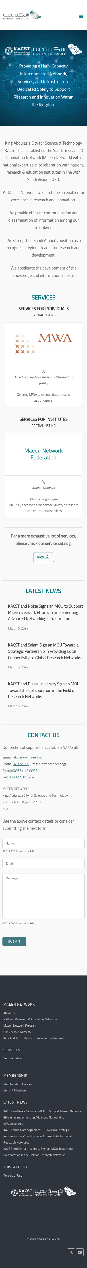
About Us (9, 1013)
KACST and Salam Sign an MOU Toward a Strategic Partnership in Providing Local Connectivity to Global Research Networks (44, 651)
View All (43, 557)
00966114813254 (21, 777)
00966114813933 (24, 770)
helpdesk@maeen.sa (27, 757)
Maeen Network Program (20, 1025)
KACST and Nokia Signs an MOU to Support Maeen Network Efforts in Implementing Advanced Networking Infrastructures (45, 612)
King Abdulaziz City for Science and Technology (33, 1038)
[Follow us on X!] (71, 1252)
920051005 (21, 764)
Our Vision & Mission (17, 1032)
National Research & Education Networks (30, 1019)
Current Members (15, 1090)
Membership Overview (18, 1084)
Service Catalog (13, 1058)
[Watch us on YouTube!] (80, 1252)
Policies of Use (12, 1175)
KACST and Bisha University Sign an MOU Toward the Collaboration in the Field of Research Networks (44, 690)
